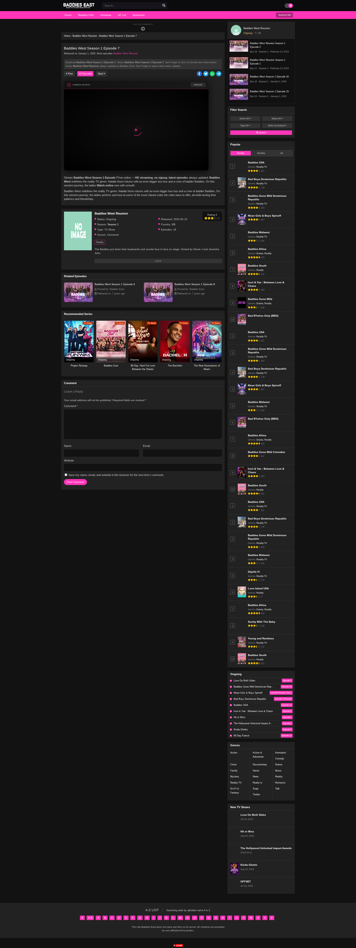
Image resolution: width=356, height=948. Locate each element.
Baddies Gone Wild (260, 299)
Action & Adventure (258, 754)
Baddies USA (256, 162)
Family (234, 770)
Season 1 (113, 224)
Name (67, 445)
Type (244, 125)
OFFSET (245, 881)
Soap (255, 788)
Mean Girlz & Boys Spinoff (264, 215)
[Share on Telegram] (219, 73)
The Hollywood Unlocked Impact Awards (266, 848)
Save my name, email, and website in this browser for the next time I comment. (116, 475)
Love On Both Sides (253, 814)
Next (101, 73)
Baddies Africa (257, 249)
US (173, 224)
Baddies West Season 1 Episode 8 (194, 284)
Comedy (279, 758)
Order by (276, 125)
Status (276, 118)
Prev (70, 73)
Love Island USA (258, 588)
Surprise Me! (284, 15)
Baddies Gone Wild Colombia (266, 452)
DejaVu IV (254, 571)
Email (146, 445)
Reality (100, 242)
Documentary (260, 764)
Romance (280, 782)
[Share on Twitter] (206, 73)
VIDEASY (198, 85)
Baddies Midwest (259, 232)
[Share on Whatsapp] (212, 73)
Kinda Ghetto (248, 865)
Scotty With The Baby (261, 621)
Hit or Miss (247, 831)
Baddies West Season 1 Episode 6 (115, 284)
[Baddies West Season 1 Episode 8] (158, 301)
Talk (277, 788)
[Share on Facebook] (199, 73)
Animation (280, 752)
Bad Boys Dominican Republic (267, 179)
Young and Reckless (261, 638)
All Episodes (85, 73)
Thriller (256, 794)
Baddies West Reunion (125, 53)
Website (69, 460)
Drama (259, 253)
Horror (256, 770)
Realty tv (257, 782)
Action (233, 752)
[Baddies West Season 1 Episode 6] (78, 301)
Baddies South (257, 265)
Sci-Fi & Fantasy (234, 790)
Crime (233, 764)
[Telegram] (143, 29)
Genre (244, 118)
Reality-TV (261, 167)
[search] (164, 5)
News (256, 776)
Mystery (234, 776)
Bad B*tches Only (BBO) (263, 315)
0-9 (90, 917)
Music (278, 770)
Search (262, 132)
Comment (71, 406)
